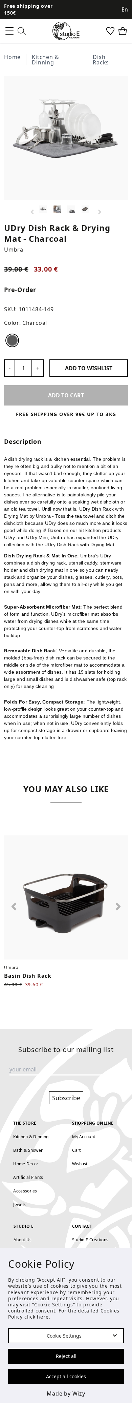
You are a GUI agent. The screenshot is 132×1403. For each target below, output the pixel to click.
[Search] (22, 31)
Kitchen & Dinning (45, 59)
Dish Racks (101, 59)
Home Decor (25, 1164)
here (42, 1316)
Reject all (66, 1356)
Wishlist (79, 1164)
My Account (83, 1137)
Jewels (19, 1204)
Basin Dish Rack (27, 976)
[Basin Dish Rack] (66, 897)
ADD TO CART (66, 395)
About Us (22, 1240)
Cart (76, 1150)
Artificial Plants (28, 1177)
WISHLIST (88, 368)
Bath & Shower (28, 1150)
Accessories (25, 1191)
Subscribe (66, 1098)
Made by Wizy (66, 1393)
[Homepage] (66, 31)
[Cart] (122, 31)
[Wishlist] (110, 31)
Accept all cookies (66, 1376)
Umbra (13, 249)
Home (12, 57)
